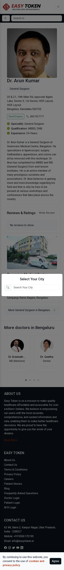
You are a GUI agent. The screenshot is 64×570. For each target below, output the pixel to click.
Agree (55, 561)
